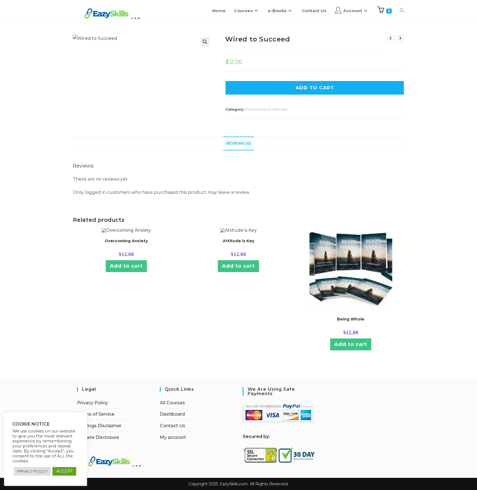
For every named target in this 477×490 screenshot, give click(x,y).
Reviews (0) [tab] (238, 143)
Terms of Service (95, 414)
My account (173, 437)
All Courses (172, 402)
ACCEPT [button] (64, 471)
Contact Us (172, 425)
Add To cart (315, 87)
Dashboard (172, 414)
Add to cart (126, 266)
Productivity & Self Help (266, 109)
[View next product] (400, 38)
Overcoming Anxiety (126, 240)
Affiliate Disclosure (98, 437)
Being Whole (350, 319)
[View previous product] (390, 38)
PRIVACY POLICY (32, 471)
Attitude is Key (238, 240)
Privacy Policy (92, 402)
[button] (204, 41)
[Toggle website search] (402, 11)
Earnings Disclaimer (99, 425)
